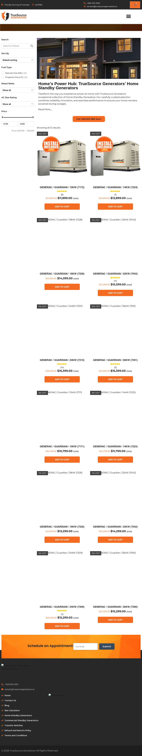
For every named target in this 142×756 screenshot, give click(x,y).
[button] (128, 16)
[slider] (2, 117)
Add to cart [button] (62, 206)
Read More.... (45, 109)
